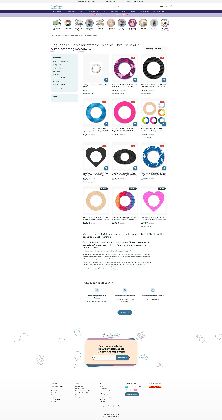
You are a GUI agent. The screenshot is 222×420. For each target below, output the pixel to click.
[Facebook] (108, 406)
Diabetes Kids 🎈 (145, 11)
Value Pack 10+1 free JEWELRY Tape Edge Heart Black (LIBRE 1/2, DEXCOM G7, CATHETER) (95, 174)
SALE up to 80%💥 (159, 11)
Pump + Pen (71, 11)
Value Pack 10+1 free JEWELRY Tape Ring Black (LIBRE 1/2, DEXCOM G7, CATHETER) (153, 86)
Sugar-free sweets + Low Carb (96, 11)
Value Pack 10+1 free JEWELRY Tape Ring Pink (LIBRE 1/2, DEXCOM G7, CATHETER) (124, 130)
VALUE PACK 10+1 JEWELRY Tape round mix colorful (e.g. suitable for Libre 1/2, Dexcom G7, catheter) (153, 130)
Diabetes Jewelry (80, 395)
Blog (52, 388)
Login (161, 6)
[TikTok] (113, 406)
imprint (102, 393)
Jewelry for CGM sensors (60, 61)
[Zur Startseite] (57, 6)
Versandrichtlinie (104, 395)
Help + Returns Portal (106, 391)
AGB (101, 386)
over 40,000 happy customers (136, 1)
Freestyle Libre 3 (57, 68)
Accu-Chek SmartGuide (82, 393)
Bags (81, 11)
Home (52, 35)
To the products (125, 312)
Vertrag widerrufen (131, 394)
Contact (53, 397)
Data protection (104, 388)
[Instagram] (103, 406)
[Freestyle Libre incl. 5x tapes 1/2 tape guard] (96, 68)
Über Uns (53, 401)
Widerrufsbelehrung (105, 397)
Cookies (102, 401)
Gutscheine (54, 395)
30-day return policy (112, 1)
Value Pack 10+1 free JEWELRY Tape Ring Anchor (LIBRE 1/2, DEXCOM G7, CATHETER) (153, 174)
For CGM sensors (57, 11)
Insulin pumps (79, 386)
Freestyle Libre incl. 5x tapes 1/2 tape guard (95, 86)
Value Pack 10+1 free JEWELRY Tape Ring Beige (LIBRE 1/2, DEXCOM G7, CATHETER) (95, 218)
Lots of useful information (83, 391)
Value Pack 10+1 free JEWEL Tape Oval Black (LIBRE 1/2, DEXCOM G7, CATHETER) (124, 174)
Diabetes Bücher (80, 397)
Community (54, 391)
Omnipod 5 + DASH (58, 78)
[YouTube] (118, 406)
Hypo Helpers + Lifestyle (117, 11)
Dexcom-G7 (56, 74)
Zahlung (102, 399)
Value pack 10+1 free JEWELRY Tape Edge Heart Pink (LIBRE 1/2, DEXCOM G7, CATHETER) (154, 218)
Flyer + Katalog (55, 393)
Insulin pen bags (57, 88)
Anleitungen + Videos (57, 386)
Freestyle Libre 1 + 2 (58, 65)
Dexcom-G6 (56, 71)
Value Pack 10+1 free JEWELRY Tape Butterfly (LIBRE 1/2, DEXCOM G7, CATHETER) (124, 86)
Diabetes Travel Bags (58, 84)
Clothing (132, 11)
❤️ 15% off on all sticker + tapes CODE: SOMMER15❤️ (111, 15)
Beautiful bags (79, 388)
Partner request (55, 399)
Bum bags (55, 81)
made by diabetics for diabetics (87, 1)
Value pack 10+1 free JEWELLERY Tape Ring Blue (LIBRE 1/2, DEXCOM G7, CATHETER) (95, 130)
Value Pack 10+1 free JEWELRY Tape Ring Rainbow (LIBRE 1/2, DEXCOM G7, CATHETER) (124, 218)
